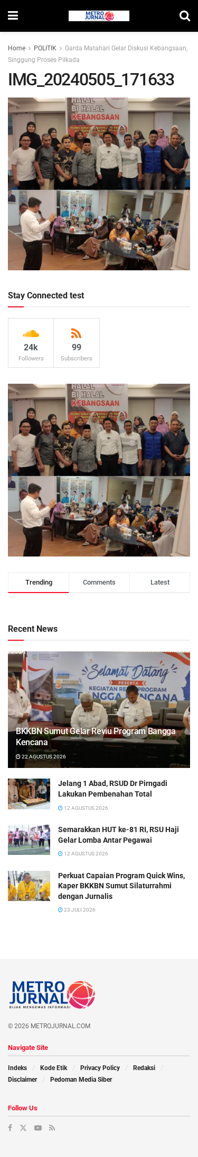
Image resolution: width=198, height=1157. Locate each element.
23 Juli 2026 (79, 910)
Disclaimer (22, 1079)
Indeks (17, 1068)
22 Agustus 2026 (43, 756)
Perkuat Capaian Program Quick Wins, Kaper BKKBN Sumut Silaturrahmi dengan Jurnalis (121, 885)
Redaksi (144, 1068)
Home (16, 48)
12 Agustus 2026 (85, 808)
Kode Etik (53, 1068)
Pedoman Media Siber (81, 1079)
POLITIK (45, 48)
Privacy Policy (100, 1068)
